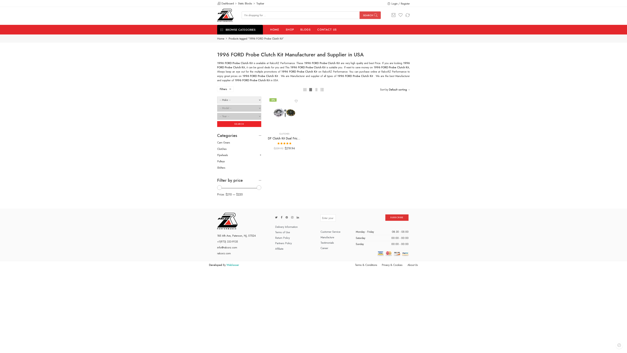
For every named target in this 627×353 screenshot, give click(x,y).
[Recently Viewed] (619, 345)
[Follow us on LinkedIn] (298, 217)
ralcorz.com (224, 253)
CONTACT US (327, 30)
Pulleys (221, 161)
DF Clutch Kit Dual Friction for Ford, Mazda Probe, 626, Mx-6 (284, 138)
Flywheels (222, 155)
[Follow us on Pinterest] (287, 217)
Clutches (284, 133)
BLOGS (305, 30)
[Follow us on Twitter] (276, 217)
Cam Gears (223, 142)
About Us (413, 265)
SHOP (290, 30)
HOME (274, 30)
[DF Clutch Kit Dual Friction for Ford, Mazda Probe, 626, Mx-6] (284, 113)
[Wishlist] (296, 101)
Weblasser (232, 265)
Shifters (221, 167)
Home (220, 38)
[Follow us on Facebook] (281, 217)
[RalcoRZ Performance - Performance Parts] (225, 15)
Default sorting (398, 90)
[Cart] (393, 15)
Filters (223, 89)
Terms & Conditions (366, 265)
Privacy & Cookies (392, 265)
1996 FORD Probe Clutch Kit (308, 67)
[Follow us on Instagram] (292, 217)
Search (368, 15)
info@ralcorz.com (227, 247)
